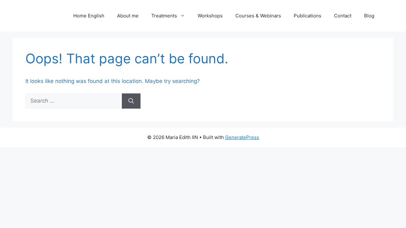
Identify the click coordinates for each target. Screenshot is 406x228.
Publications (307, 16)
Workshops (210, 16)
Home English (88, 16)
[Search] (131, 101)
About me (128, 16)
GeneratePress (242, 137)
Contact (342, 16)
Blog (369, 16)
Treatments (164, 16)
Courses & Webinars (258, 16)
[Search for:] (73, 101)
